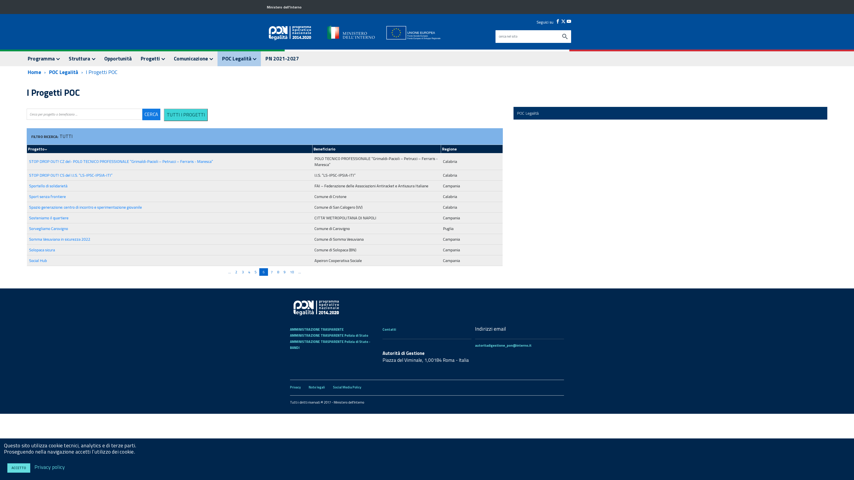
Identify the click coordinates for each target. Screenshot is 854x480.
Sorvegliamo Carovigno (48, 229)
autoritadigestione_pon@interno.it (503, 345)
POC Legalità (237, 58)
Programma (42, 58)
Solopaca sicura (42, 250)
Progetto (36, 149)
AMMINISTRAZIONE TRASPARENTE (317, 329)
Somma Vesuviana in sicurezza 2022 (59, 239)
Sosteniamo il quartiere (48, 218)
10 (292, 272)
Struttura (80, 58)
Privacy (295, 387)
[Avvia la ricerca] (565, 36)
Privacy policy (49, 467)
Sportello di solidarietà (48, 186)
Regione (449, 149)
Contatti (389, 329)
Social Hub (38, 261)
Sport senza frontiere (47, 197)
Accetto (19, 467)
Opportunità (118, 58)
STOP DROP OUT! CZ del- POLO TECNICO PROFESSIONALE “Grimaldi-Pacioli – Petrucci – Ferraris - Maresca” (121, 161)
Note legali (317, 387)
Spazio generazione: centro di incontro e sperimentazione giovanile (85, 207)
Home (34, 72)
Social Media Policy (347, 387)
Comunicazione (191, 58)
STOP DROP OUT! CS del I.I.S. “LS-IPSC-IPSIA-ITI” (71, 175)
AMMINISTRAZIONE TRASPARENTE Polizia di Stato (329, 335)
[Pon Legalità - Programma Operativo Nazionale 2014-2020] (351, 32)
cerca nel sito (508, 36)
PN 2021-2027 (282, 58)
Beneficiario (324, 149)
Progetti (151, 58)
